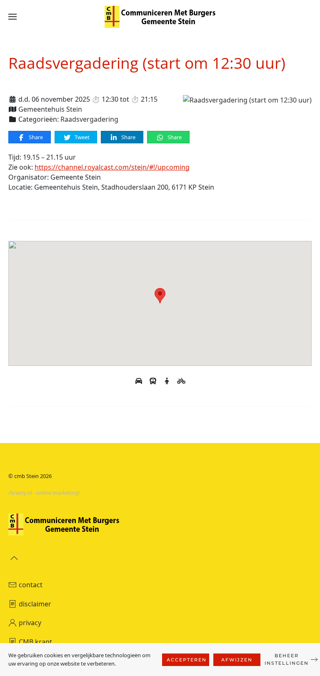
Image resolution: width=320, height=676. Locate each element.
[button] (12, 16)
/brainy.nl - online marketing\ (44, 492)
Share (35, 137)
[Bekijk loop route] (168, 381)
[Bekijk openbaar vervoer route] (154, 381)
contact (30, 584)
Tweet (81, 137)
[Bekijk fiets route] (181, 381)
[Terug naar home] (160, 16)
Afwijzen (236, 660)
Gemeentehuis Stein (50, 109)
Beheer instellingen (287, 659)
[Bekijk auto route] (139, 381)
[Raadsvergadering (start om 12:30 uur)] (247, 99)
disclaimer (35, 603)
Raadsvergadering (89, 119)
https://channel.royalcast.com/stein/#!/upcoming (112, 167)
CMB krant (35, 641)
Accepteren (187, 660)
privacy (30, 622)
